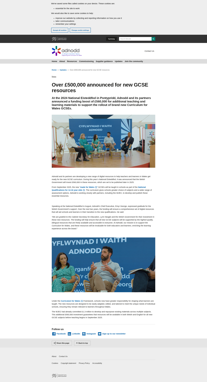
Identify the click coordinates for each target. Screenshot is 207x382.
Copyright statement (68, 363)
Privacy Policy (84, 363)
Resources (72, 61)
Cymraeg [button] (111, 39)
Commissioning (86, 61)
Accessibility (97, 363)
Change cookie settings (80, 30)
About (62, 61)
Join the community (134, 61)
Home (54, 61)
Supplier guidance (104, 61)
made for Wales (87, 187)
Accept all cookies (60, 30)
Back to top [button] (83, 343)
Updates (118, 61)
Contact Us (149, 51)
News (54, 77)
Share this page (62, 343)
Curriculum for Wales (70, 301)
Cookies (55, 363)
